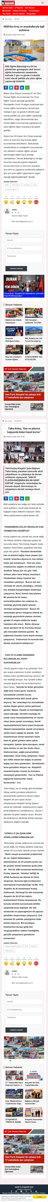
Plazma (34, 946)
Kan (26, 946)
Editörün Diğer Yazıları (20, 216)
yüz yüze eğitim (11, 189)
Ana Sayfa (8, 19)
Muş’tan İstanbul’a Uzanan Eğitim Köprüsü (13, 359)
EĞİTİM (16, 19)
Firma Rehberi (34, 11)
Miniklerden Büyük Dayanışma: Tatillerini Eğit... (13, 322)
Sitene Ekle (35, 1193)
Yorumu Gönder (16, 268)
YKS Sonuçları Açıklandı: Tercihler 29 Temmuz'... (33, 322)
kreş (35, 185)
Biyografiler (31, 14)
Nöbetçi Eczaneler (20, 11)
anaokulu (26, 185)
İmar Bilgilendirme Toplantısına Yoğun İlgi (13, 1103)
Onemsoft (27, 1189)
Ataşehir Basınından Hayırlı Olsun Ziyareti (33, 1122)
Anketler (7, 11)
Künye (4, 1193)
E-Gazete (30, 8)
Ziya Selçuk (16, 185)
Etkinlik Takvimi (19, 14)
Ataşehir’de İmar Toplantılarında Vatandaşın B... (32, 1085)
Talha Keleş (9, 951)
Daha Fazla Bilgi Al (27, 1200)
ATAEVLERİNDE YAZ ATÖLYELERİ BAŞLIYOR (33, 359)
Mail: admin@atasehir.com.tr (22, 221)
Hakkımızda (25, 1193)
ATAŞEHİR (17, 421)
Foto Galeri (8, 8)
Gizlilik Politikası (14, 1193)
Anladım (40, 1197)
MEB (7, 185)
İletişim (43, 1193)
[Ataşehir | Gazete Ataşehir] (8, 3)
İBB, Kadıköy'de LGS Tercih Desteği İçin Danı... (33, 341)
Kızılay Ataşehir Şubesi (13, 946)
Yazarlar (19, 8)
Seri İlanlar (7, 14)
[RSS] (31, 1191)
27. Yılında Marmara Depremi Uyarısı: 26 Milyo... (14, 1085)
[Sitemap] (36, 1191)
